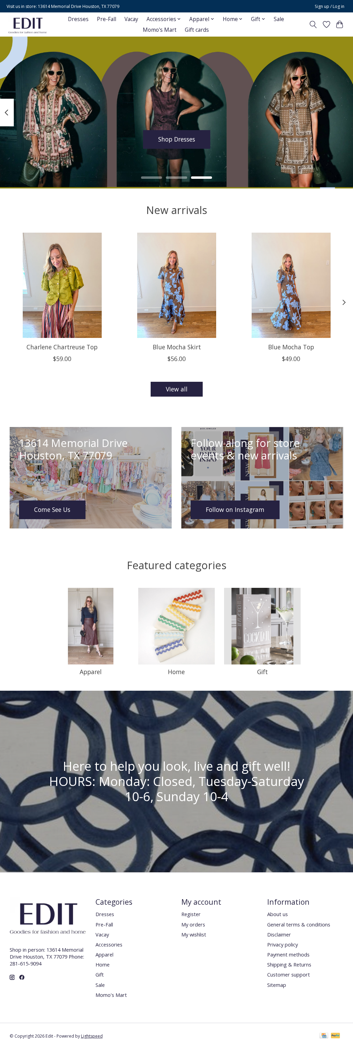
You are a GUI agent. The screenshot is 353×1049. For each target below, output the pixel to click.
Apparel (91, 672)
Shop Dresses (176, 139)
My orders (193, 924)
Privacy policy (282, 944)
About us (277, 914)
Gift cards (197, 29)
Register (191, 914)
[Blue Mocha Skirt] (176, 285)
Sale (279, 19)
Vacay (131, 19)
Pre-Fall (106, 19)
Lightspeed (92, 1036)
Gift (262, 672)
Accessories (108, 944)
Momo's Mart (159, 29)
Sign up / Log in (329, 6)
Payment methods (288, 954)
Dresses (78, 19)
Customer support (288, 974)
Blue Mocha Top (291, 347)
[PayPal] (335, 1036)
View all (177, 389)
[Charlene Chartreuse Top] (62, 285)
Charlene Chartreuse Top (62, 347)
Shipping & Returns (289, 964)
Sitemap (276, 984)
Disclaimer (279, 934)
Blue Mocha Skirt (176, 347)
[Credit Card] (324, 1036)
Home (176, 672)
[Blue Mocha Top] (291, 285)
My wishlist (193, 934)
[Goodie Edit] (27, 24)
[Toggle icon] (313, 24)
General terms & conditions (298, 924)
